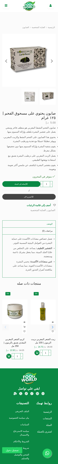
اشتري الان (28, 197)
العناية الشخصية (38, 27)
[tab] (50, 224)
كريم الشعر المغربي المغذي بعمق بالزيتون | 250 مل (15, 342)
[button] (6, 61)
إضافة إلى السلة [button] (24, 327)
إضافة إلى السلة (20, 184)
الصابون (25, 27)
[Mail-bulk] (15, 393)
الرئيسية (51, 27)
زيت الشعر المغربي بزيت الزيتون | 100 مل (43, 341)
